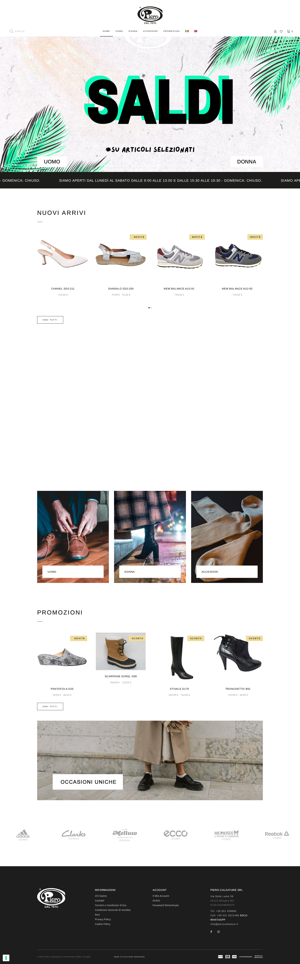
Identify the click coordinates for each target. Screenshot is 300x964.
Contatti (99, 900)
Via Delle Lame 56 (222, 896)
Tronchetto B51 (179, 688)
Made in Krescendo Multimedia (129, 957)
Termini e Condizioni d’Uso (110, 905)
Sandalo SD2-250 (62, 288)
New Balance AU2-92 (179, 288)
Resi (97, 914)
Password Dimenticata (166, 905)
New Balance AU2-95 (237, 288)
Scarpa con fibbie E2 (238, 688)
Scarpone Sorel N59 (62, 676)
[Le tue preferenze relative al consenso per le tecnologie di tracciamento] (6, 958)
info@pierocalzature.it (224, 924)
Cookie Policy (102, 924)
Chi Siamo (101, 895)
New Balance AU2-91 (121, 288)
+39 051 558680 (226, 911)
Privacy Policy (103, 919)
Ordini (156, 900)
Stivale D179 (120, 688)
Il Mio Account (161, 895)
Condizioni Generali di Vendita (113, 910)
